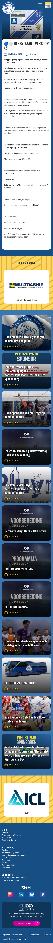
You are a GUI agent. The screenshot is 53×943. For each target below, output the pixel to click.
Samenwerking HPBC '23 (12, 852)
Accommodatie (8, 865)
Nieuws (5, 832)
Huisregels (6, 867)
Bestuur (5, 850)
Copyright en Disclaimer (12, 935)
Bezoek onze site (24, 923)
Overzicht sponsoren (10, 880)
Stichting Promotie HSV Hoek (14, 877)
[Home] (9, 5)
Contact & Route (9, 840)
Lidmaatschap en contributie (14, 855)
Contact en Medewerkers (40, 935)
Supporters (6, 837)
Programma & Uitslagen (12, 835)
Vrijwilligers (6, 857)
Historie (5, 862)
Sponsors (6, 860)
